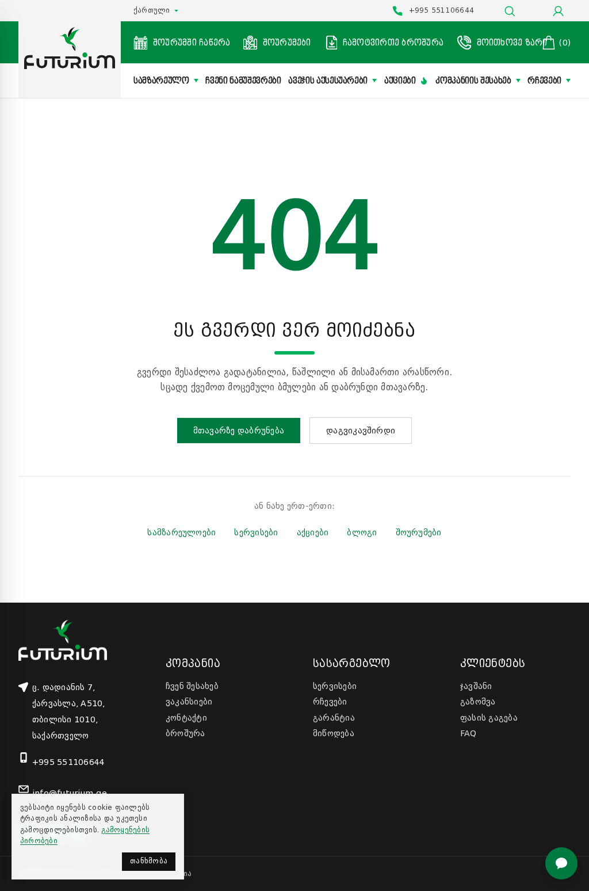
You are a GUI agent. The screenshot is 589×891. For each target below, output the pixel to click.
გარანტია (334, 717)
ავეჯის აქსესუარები (328, 80)
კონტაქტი (186, 717)
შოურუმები (419, 532)
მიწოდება (333, 733)
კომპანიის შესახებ (473, 80)
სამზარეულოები (181, 532)
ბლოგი (362, 532)
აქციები (400, 80)
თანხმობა (148, 861)
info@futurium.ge (69, 793)
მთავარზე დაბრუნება (238, 430)
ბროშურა (185, 733)
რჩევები (544, 80)
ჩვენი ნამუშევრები (243, 80)
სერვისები (256, 532)
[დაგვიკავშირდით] (561, 863)
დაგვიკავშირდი (360, 430)
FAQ (468, 733)
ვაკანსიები (189, 701)
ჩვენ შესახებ (192, 686)
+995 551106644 (68, 762)
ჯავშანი (476, 686)
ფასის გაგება (489, 717)
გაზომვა (478, 701)
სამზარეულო (161, 80)
